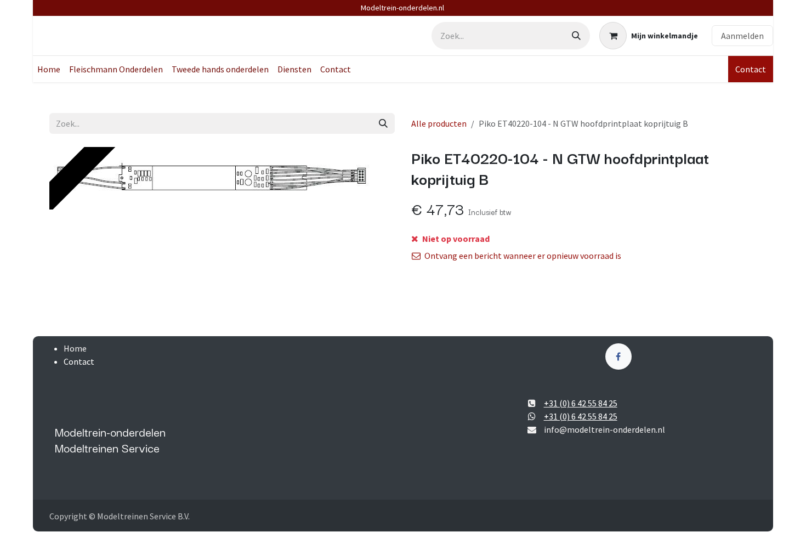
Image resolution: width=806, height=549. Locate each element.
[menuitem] (49, 69)
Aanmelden (742, 35)
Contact (750, 69)
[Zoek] (576, 35)
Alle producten (439, 123)
